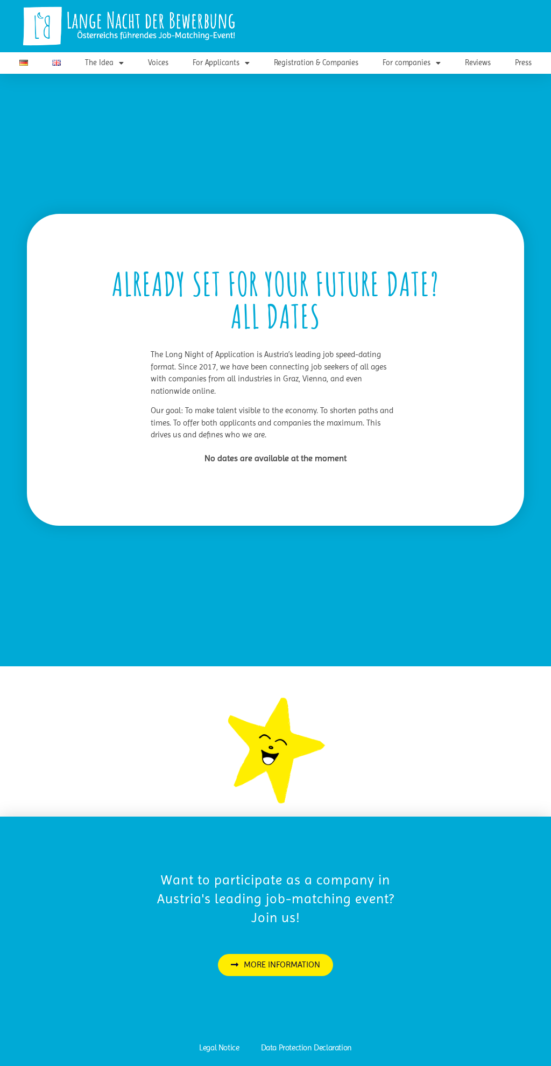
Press (523, 62)
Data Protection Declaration (306, 1048)
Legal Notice (219, 1048)
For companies (406, 62)
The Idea (99, 62)
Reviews (478, 62)
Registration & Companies (316, 62)
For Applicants (216, 62)
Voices (158, 62)
